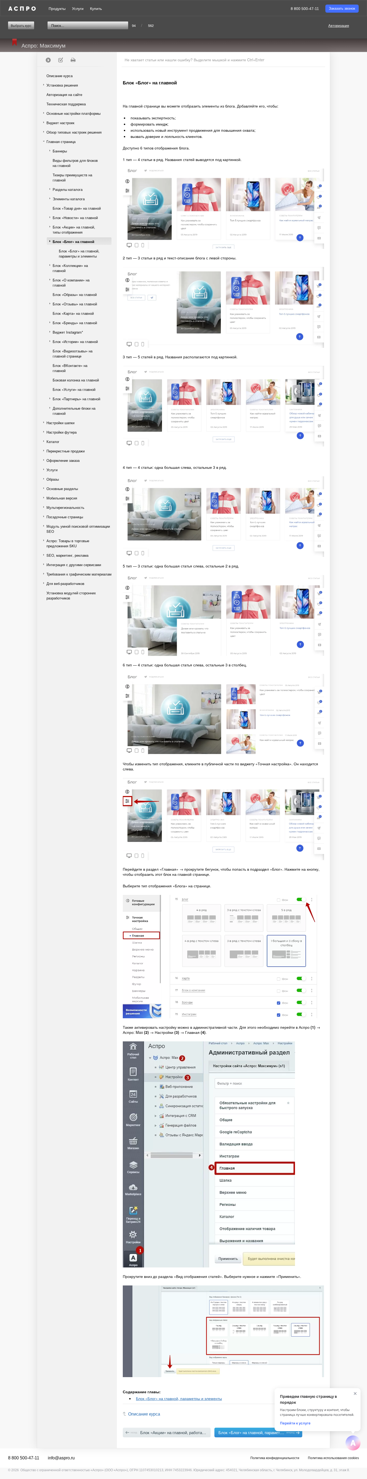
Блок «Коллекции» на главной (70, 268)
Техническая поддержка (66, 103)
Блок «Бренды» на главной (75, 322)
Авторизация (338, 25)
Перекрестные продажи (65, 450)
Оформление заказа (63, 460)
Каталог (52, 441)
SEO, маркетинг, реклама (67, 555)
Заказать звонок (342, 8)
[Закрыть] (355, 1393)
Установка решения (62, 85)
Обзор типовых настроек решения (74, 132)
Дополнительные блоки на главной (74, 411)
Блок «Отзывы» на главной (75, 303)
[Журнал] (60, 60)
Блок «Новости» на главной (75, 217)
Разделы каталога (67, 189)
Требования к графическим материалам (78, 574)
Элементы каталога (69, 198)
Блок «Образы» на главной (75, 294)
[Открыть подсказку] (353, 1443)
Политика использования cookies (333, 1458)
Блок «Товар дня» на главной (77, 208)
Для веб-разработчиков (65, 583)
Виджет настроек (60, 122)
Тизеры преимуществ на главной (72, 177)
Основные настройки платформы (73, 113)
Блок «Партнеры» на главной (76, 398)
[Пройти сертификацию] (48, 60)
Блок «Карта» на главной (73, 313)
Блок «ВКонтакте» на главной (70, 368)
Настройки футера (61, 432)
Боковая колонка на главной (76, 380)
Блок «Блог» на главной (73, 241)
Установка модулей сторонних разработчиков (71, 595)
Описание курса (59, 75)
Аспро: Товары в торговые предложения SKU (67, 543)
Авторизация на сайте (64, 94)
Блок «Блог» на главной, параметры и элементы (79, 253)
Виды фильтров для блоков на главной (75, 163)
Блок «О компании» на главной (71, 282)
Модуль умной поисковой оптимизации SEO (78, 529)
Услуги (78, 8)
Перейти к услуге (295, 1423)
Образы (52, 479)
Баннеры (60, 150)
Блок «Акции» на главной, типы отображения (74, 229)
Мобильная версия (61, 498)
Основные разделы (62, 488)
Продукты (57, 8)
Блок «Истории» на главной (75, 341)
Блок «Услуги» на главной (74, 389)
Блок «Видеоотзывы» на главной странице (72, 353)
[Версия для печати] (73, 60)
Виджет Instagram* (68, 332)
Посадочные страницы (64, 516)
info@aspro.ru (61, 1458)
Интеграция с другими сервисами (73, 564)
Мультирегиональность (65, 507)
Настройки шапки (60, 422)
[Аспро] (22, 8)
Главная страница (60, 141)
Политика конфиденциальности (274, 1458)
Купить (96, 8)
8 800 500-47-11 (305, 8)
